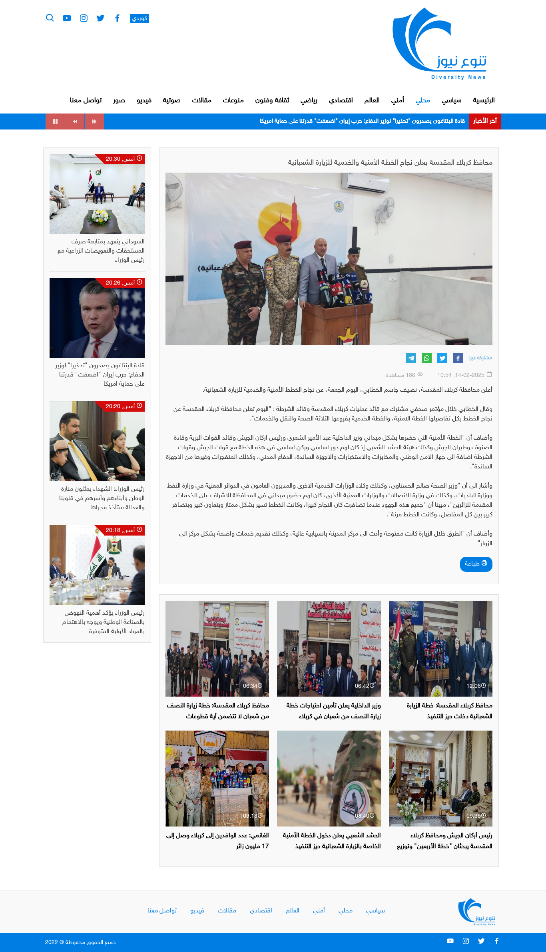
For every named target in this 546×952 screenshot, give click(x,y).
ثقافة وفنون (272, 101)
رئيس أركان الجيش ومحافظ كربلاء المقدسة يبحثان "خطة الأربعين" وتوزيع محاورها (444, 846)
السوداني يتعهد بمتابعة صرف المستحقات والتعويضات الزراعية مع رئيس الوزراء (101, 251)
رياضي (309, 101)
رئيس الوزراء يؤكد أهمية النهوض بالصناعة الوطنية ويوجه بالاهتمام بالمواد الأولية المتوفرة (103, 622)
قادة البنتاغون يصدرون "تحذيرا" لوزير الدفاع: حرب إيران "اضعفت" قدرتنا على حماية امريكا (100, 375)
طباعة (473, 564)
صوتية (172, 101)
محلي (423, 101)
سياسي (452, 101)
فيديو (144, 101)
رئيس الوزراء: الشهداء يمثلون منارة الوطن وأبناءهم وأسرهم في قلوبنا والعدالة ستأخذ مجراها (359, 121)
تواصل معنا (86, 101)
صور (119, 101)
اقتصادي (341, 101)
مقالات (201, 101)
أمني (397, 101)
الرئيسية (484, 101)
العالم (372, 101)
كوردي (139, 18)
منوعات (233, 101)
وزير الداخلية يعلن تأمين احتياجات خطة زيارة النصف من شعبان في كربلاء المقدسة (334, 716)
